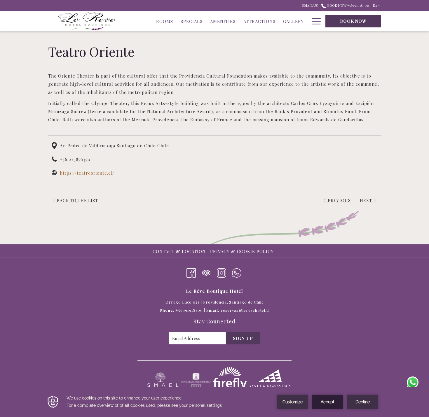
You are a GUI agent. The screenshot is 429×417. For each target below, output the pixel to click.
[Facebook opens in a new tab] (191, 272)
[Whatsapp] (236, 272)
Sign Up (243, 338)
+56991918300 (189, 310)
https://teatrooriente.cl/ (87, 173)
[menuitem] (180, 251)
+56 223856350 (75, 159)
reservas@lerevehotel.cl (245, 310)
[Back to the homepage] (87, 21)
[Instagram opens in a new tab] (221, 272)
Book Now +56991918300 (347, 5)
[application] (214, 402)
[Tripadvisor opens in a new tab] (206, 272)
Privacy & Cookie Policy (242, 251)
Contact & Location (179, 251)
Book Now (353, 21)
